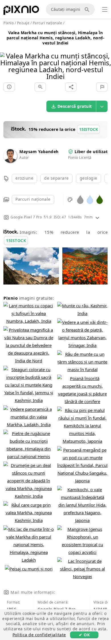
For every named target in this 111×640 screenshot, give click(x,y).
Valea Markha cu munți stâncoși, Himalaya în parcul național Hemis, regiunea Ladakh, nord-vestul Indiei (56, 38)
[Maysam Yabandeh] (10, 161)
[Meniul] (105, 9)
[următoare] (104, 58)
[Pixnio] (21, 11)
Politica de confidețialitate (39, 634)
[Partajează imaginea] (71, 87)
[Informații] (9, 87)
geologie (88, 178)
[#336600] (99, 199)
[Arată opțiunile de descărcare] (102, 106)
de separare (56, 178)
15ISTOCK (16, 240)
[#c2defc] (90, 199)
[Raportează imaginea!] (102, 87)
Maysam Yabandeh (39, 151)
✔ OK (84, 634)
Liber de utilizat (91, 151)
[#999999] (80, 199)
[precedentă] (6, 58)
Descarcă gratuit (74, 106)
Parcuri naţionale (33, 199)
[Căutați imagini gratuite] (87, 9)
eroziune (24, 178)
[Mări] (40, 87)
